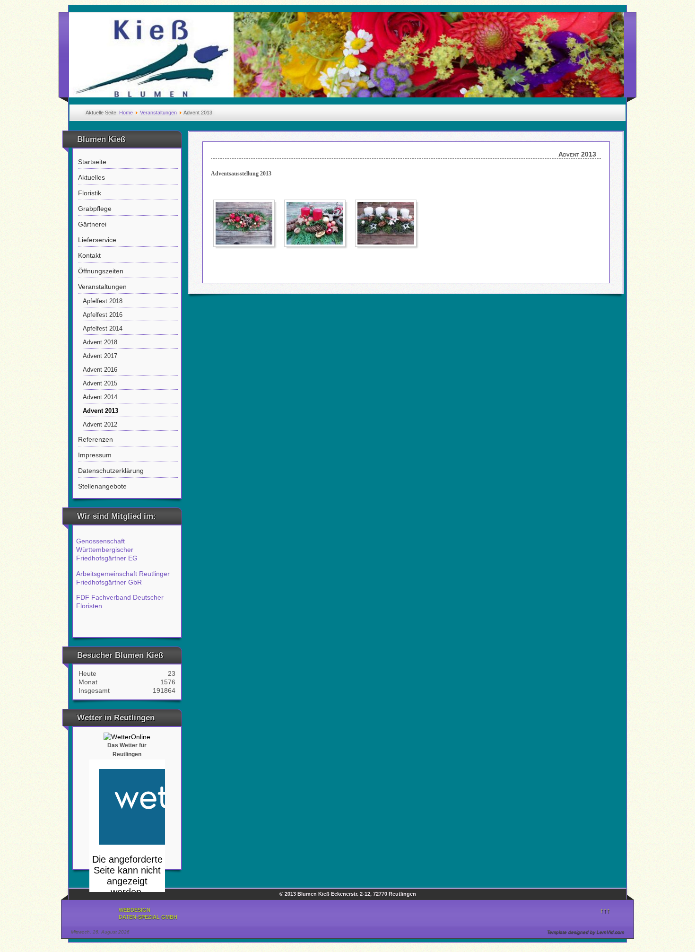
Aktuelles (91, 177)
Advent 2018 (100, 342)
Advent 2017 (100, 356)
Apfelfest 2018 (102, 301)
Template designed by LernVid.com (585, 932)
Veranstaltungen (158, 112)
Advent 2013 (100, 411)
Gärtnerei (92, 224)
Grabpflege (95, 208)
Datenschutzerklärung (111, 470)
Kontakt (89, 255)
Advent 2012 (100, 424)
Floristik (89, 193)
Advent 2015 (100, 383)
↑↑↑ (605, 910)
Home (126, 112)
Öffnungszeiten (100, 271)
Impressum (95, 455)
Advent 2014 (100, 397)
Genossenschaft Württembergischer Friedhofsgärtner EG (107, 549)
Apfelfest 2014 (102, 328)
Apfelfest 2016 (102, 315)
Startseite (92, 162)
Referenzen (95, 439)
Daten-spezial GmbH (148, 917)
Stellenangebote (102, 486)
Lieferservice (97, 240)
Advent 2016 (100, 370)
